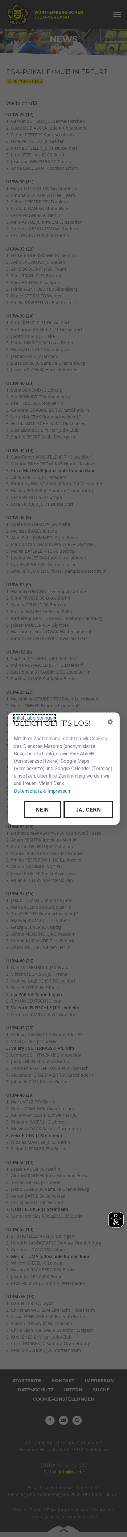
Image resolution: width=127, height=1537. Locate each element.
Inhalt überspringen (34, 718)
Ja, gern (88, 809)
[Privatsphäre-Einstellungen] (110, 721)
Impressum (59, 791)
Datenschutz (28, 791)
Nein (42, 809)
